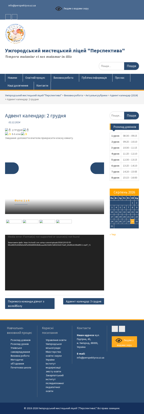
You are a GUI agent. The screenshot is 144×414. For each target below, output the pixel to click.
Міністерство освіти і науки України (54, 355)
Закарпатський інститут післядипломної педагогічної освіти (55, 383)
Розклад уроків (20, 344)
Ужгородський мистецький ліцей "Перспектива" (65, 50)
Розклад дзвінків (21, 340)
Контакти (42, 85)
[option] (54, 177)
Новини (12, 77)
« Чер (113, 234)
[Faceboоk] (8, 17)
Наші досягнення (18, 85)
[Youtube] (14, 17)
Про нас (119, 77)
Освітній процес (35, 77)
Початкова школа (21, 367)
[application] (54, 262)
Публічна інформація (94, 77)
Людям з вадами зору (76, 8)
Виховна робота (63, 77)
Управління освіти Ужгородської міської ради (56, 344)
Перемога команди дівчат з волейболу (26, 303)
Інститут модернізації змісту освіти (53, 367)
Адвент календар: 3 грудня (83, 301)
